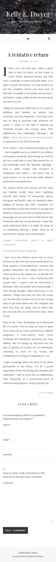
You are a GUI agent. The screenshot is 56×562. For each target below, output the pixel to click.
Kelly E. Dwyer (28, 13)
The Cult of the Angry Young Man (20, 250)
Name (7, 424)
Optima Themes (36, 556)
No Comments (46, 392)
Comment (8, 482)
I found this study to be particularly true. (31, 137)
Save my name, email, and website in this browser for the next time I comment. (24, 474)
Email (6, 439)
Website (7, 454)
